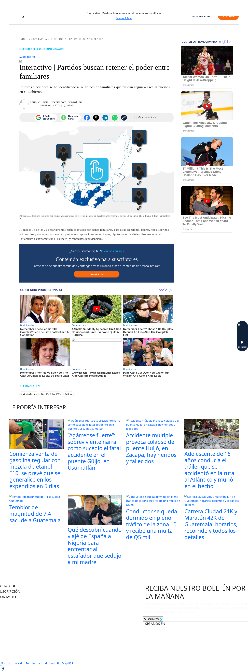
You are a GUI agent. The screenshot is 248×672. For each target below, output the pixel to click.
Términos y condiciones (41, 663)
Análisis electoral (29, 394)
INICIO (23, 39)
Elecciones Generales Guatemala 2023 (77, 39)
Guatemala (39, 39)
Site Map (62, 663)
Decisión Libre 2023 (51, 394)
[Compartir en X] (96, 118)
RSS (70, 663)
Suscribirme (152, 619)
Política (68, 394)
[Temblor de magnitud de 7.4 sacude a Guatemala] (36, 499)
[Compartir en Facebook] (87, 118)
